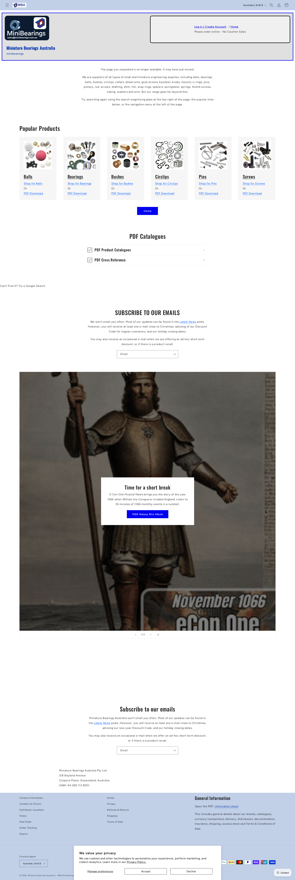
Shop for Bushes (122, 183)
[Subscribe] (174, 354)
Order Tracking (28, 827)
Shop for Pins (208, 183)
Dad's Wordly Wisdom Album (147, 514)
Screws (249, 176)
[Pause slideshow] (159, 634)
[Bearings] (81, 153)
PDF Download (33, 193)
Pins (202, 176)
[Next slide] (150, 634)
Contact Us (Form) (30, 803)
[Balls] (38, 153)
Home (234, 26)
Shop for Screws (254, 183)
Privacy (111, 803)
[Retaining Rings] (169, 153)
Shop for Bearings (79, 183)
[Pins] (213, 153)
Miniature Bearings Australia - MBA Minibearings (51, 875)
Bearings (75, 176)
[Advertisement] (147, 674)
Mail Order (25, 821)
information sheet (226, 806)
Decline (191, 871)
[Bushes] (125, 153)
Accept (145, 871)
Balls (28, 176)
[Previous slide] (135, 634)
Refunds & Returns (118, 809)
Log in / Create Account (210, 26)
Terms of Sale (115, 821)
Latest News (188, 321)
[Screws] (257, 153)
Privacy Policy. (136, 862)
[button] (7, 5)
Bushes (117, 176)
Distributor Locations (31, 809)
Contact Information (31, 798)
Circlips (162, 176)
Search (23, 834)
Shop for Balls (33, 183)
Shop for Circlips (166, 183)
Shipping (112, 815)
